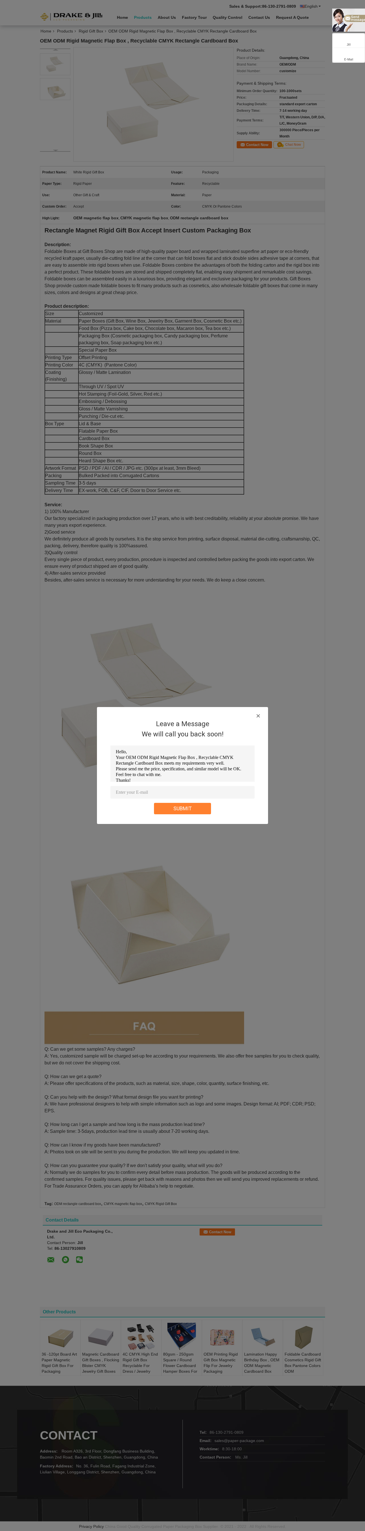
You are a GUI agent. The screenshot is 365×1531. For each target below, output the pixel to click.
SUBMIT (182, 808)
